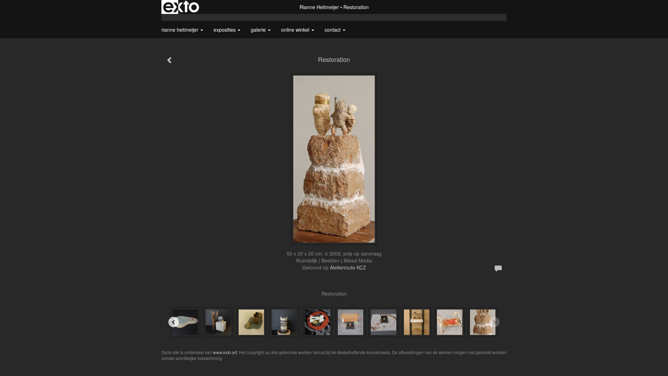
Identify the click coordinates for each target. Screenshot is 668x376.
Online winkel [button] (296, 29)
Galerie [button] (259, 29)
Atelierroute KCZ (348, 267)
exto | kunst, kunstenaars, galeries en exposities (181, 7)
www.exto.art (225, 352)
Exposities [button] (225, 29)
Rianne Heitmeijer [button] (180, 29)
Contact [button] (333, 29)
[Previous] (173, 322)
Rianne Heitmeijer (319, 6)
